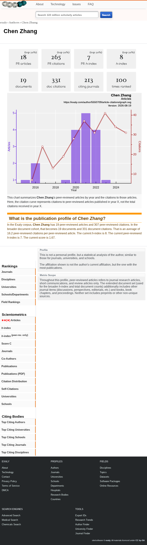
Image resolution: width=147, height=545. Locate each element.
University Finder (84, 529)
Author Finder (82, 524)
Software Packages (110, 481)
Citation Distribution (14, 381)
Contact (6, 476)
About (39, 4)
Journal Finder (82, 533)
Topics (103, 472)
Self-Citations (9, 388)
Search (106, 14)
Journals (6, 271)
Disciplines (8, 279)
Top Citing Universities (15, 429)
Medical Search (10, 520)
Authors (14, 22)
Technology (58, 4)
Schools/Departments (15, 294)
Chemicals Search (11, 524)
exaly (3, 22)
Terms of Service (11, 485)
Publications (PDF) (13, 373)
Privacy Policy (9, 481)
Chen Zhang (30, 22)
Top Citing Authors (13, 422)
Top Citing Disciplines (15, 452)
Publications (9, 366)
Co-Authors (8, 358)
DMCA (5, 490)
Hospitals (55, 490)
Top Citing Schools (13, 437)
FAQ (91, 4)
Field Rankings (10, 302)
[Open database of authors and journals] (14, 2)
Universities (8, 286)
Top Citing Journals (13, 444)
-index (6, 327)
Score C (6, 343)
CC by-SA (140, 540)
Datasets (104, 476)
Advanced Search (11, 515)
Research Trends (84, 520)
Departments (57, 485)
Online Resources (109, 485)
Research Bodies (59, 494)
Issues (76, 4)
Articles (10, 320)
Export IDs (80, 515)
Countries (56, 499)
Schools (6, 403)
